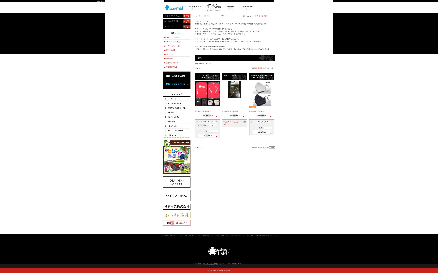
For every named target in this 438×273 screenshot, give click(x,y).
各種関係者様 (176, 182)
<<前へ (197, 68)
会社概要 (171, 112)
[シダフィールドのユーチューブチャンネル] (176, 225)
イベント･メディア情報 (175, 131)
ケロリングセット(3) (173, 46)
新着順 (260, 68)
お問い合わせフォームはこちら (176, 81)
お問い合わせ (247, 7)
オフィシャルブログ (176, 195)
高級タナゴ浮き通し (230, 75)
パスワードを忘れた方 (260, 16)
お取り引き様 (172, 126)
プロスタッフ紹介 (174, 117)
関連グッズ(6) (170, 50)
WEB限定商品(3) (171, 67)
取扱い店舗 (171, 121)
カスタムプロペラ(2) (173, 41)
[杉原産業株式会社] (176, 209)
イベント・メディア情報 (176, 157)
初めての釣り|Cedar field (103, 1)
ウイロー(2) (170, 58)
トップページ (175, 7)
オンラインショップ (174, 103)
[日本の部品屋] (176, 217)
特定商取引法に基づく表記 (176, 108)
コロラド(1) (170, 54)
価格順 (254, 68)
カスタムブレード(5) (173, 37)
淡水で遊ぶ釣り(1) (172, 63)
